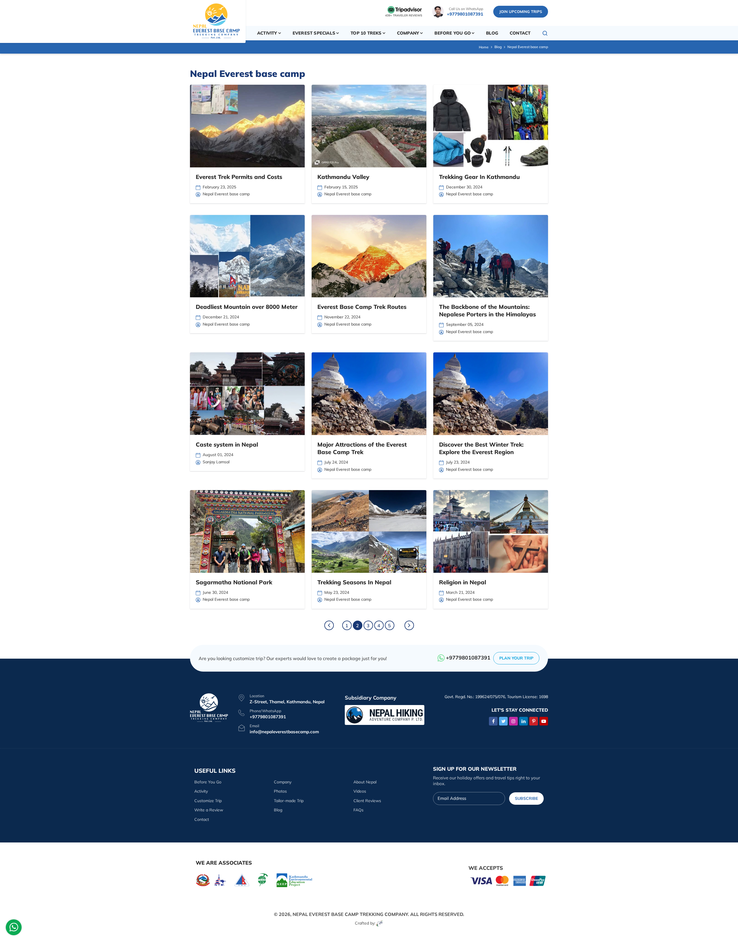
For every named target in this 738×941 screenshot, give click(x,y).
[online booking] (508, 880)
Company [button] (408, 33)
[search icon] (545, 33)
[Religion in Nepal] (490, 531)
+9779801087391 (465, 14)
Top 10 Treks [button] (366, 33)
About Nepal (364, 782)
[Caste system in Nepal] (247, 393)
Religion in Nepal (462, 582)
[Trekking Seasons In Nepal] (369, 531)
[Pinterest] (533, 721)
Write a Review (208, 809)
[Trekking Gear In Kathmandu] (490, 126)
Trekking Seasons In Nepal (354, 582)
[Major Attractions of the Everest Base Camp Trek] (369, 393)
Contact (520, 33)
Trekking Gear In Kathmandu (479, 176)
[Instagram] (513, 721)
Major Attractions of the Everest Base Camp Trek (362, 448)
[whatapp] (14, 928)
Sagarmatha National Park (234, 582)
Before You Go (207, 782)
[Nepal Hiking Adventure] (384, 714)
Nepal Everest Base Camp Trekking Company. (351, 914)
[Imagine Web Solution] (379, 923)
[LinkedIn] (523, 721)
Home (484, 47)
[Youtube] (543, 721)
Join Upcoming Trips (520, 11)
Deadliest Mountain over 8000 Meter (247, 306)
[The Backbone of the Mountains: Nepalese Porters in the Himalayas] (490, 256)
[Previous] (329, 625)
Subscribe (526, 798)
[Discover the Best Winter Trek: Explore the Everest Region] (490, 393)
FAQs (358, 809)
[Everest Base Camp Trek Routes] (369, 256)
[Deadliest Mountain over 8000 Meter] (247, 256)
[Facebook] (493, 721)
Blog (492, 33)
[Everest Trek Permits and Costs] (247, 126)
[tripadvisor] (404, 9)
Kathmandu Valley (343, 176)
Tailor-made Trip (289, 800)
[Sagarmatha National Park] (247, 531)
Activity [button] (267, 33)
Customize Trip (208, 800)
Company (282, 782)
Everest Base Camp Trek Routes (361, 306)
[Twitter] (503, 721)
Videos (359, 791)
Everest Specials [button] (314, 33)
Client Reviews (367, 800)
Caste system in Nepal (227, 444)
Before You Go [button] (452, 33)
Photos (280, 791)
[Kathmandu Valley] (369, 126)
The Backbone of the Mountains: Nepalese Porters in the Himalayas (487, 310)
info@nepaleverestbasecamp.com (284, 731)
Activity (201, 791)
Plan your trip (516, 658)
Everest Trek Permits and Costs (239, 176)
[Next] (409, 625)
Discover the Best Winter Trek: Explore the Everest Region (481, 448)
